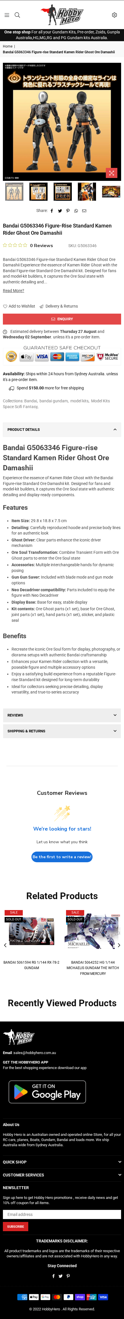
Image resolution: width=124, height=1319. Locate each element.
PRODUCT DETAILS (23, 429)
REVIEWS (15, 715)
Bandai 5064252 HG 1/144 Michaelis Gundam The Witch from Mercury (93, 968)
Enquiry (65, 319)
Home (7, 46)
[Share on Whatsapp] (76, 211)
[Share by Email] (84, 211)
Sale (14, 912)
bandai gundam (54, 401)
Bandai (30, 401)
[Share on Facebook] (52, 211)
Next (116, 122)
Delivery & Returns (61, 306)
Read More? (13, 290)
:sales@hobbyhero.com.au (34, 1053)
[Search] (17, 14)
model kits (79, 401)
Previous (7, 122)
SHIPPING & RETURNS (26, 731)
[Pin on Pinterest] (68, 211)
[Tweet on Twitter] (60, 211)
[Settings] (114, 14)
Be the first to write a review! (62, 857)
